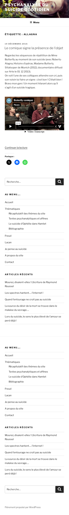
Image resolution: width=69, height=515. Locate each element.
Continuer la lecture (16, 147)
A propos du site (14, 255)
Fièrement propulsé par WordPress (23, 507)
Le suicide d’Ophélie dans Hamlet (27, 223)
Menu (36, 22)
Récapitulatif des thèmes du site (27, 213)
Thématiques (12, 208)
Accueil (9, 202)
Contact (9, 262)
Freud (8, 235)
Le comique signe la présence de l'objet (33, 48)
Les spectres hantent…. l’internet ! (24, 292)
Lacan (8, 242)
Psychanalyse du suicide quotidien (27, 7)
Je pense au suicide (16, 249)
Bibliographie (16, 228)
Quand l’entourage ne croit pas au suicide (28, 299)
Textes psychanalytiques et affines (28, 218)
